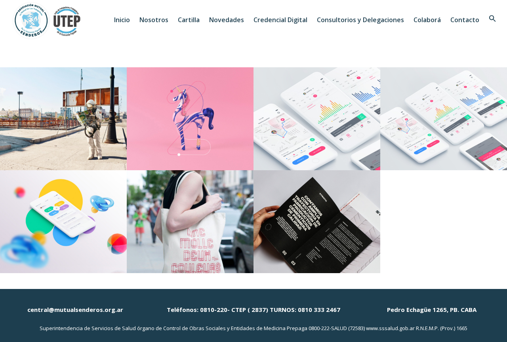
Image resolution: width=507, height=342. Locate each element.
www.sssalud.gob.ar (390, 328)
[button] (492, 20)
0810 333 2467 (319, 310)
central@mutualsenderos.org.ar (75, 310)
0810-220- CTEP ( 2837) (234, 310)
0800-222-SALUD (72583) (337, 328)
